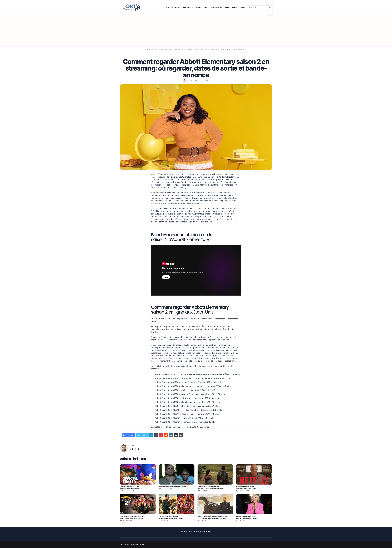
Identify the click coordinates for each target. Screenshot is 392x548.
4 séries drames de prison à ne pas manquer (173, 486)
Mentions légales (186, 531)
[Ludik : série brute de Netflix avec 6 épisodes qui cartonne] (254, 474)
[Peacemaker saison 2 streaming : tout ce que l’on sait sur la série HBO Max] (138, 504)
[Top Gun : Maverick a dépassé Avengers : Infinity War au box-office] (176, 504)
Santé (227, 7)
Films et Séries (169, 49)
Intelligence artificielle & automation (195, 7)
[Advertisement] (196, 30)
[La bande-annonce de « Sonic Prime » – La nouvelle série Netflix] (138, 474)
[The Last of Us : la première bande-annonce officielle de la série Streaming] (215, 474)
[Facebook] (133, 449)
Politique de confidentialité (202, 531)
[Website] (131, 449)
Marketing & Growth (173, 7)
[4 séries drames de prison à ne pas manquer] (176, 474)
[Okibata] (131, 7)
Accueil (150, 49)
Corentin (189, 81)
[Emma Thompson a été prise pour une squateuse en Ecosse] (254, 504)
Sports (234, 7)
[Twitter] (136, 449)
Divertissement (216, 7)
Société (242, 7)
